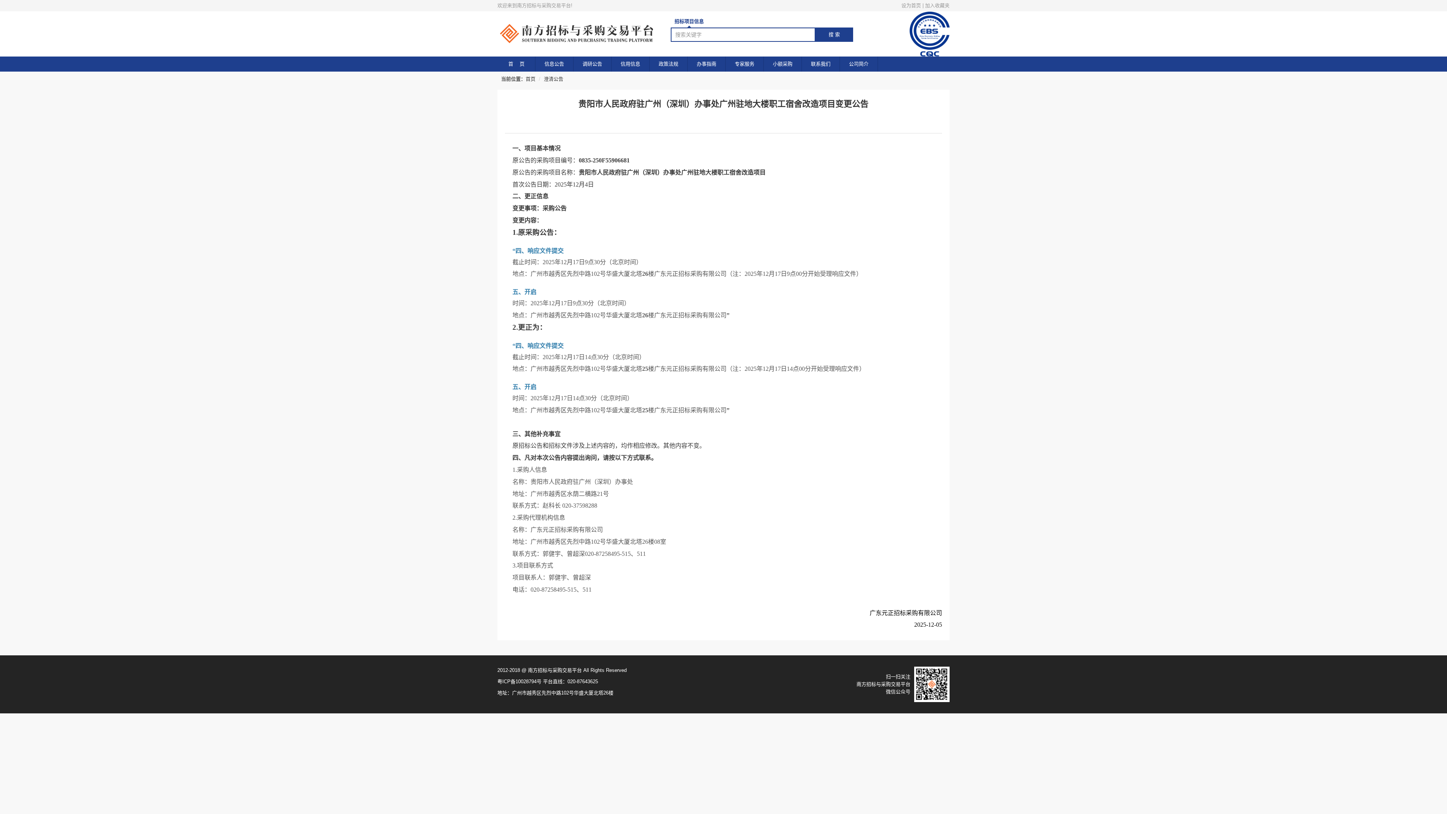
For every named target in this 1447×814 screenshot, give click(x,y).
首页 (530, 79)
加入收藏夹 (937, 5)
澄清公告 (553, 79)
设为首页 (911, 5)
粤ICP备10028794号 (519, 681)
